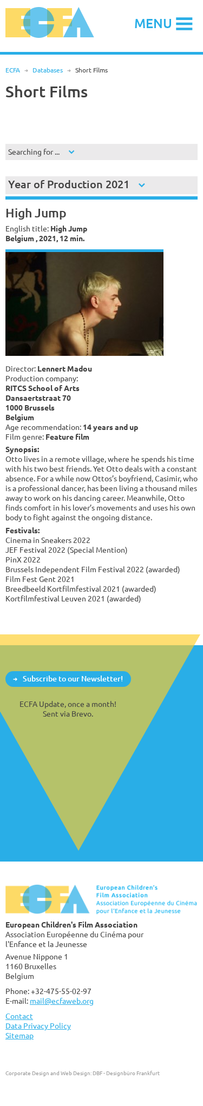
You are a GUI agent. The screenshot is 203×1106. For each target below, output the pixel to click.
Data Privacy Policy (38, 1025)
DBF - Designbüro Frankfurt (126, 1073)
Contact (19, 1016)
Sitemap (19, 1035)
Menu (153, 23)
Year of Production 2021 (68, 184)
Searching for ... (34, 151)
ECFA (12, 70)
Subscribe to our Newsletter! (73, 678)
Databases (47, 70)
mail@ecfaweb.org (62, 1000)
